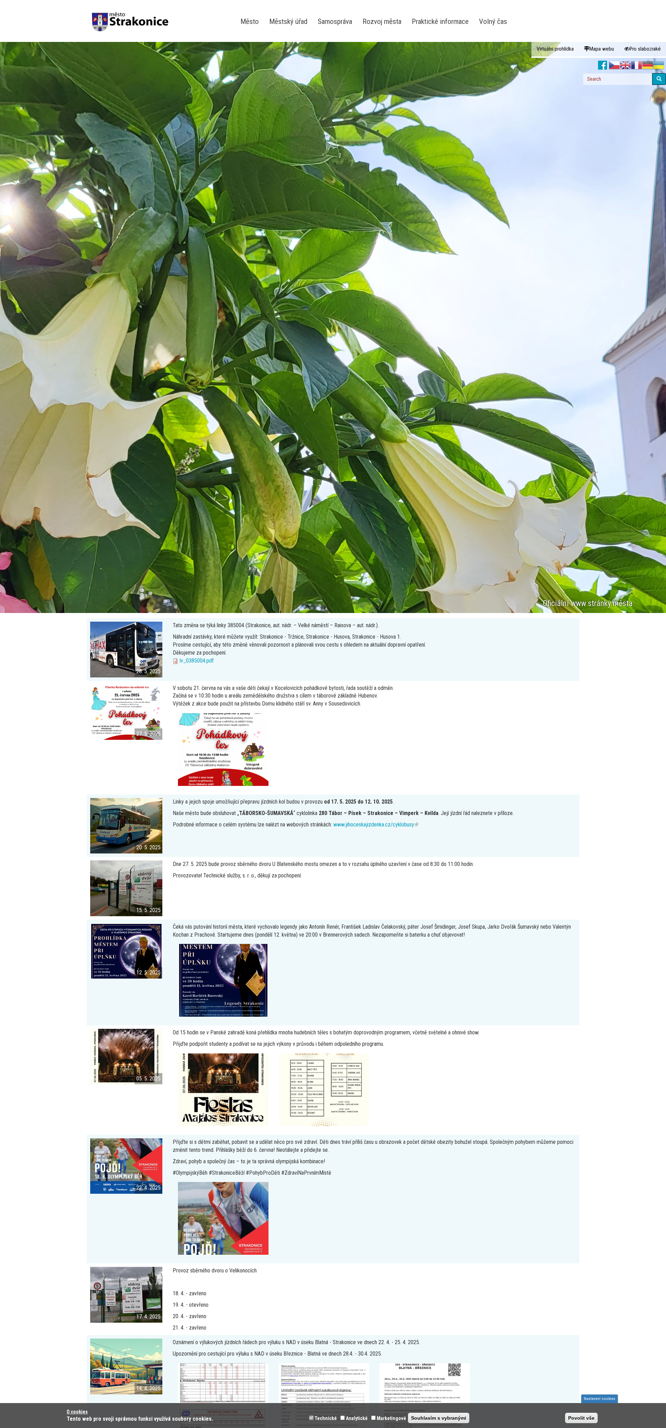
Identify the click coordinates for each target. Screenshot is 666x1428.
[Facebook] (602, 65)
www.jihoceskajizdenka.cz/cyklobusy (375, 824)
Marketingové (391, 1418)
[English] (625, 65)
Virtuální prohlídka (555, 49)
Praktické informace (440, 21)
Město (249, 21)
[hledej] (659, 79)
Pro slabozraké (645, 49)
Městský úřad (288, 21)
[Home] (132, 17)
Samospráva (335, 21)
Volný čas (493, 21)
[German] (647, 65)
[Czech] (614, 65)
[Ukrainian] (658, 65)
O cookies (77, 1411)
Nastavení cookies (599, 1398)
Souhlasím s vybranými (438, 1418)
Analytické (357, 1418)
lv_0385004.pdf (197, 660)
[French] (636, 65)
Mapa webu (601, 49)
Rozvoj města (381, 21)
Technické (326, 1418)
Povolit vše (581, 1418)
